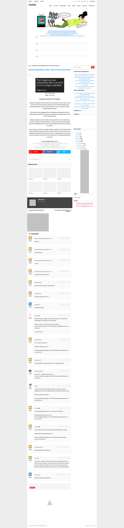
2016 (78, 138)
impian (36, 386)
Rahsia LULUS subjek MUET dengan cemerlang (62, 34)
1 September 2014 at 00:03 (62, 446)
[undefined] (35, 173)
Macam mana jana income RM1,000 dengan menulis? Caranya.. (50, 148)
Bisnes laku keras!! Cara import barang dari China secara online (62, 32)
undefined (31, 179)
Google (36, 151)
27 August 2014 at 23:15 (63, 385)
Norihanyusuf (38, 360)
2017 (78, 136)
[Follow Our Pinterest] (87, 1)
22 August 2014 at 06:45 (63, 238)
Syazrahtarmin (38, 339)
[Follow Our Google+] (79, 1)
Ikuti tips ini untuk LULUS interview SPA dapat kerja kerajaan (62, 30)
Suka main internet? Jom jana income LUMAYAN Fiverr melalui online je (62, 33)
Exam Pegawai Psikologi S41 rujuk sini (85, 96)
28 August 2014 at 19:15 (63, 426)
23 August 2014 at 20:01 (63, 339)
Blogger (93, 525)
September (81, 148)
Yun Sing (37, 458)
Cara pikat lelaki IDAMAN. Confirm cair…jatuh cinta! (50, 142)
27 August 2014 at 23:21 (63, 408)
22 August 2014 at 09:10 (63, 293)
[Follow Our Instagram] (84, 1)
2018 (78, 134)
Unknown (40, 199)
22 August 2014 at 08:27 (63, 282)
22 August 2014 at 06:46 (63, 271)
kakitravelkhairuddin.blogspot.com (43, 238)
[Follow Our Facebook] (74, 1)
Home (30, 65)
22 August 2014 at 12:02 (63, 304)
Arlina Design (88, 525)
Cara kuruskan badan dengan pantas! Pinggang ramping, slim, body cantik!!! (50, 143)
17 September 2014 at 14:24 (62, 474)
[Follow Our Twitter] (77, 1)
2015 (78, 140)
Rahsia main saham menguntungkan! (50, 145)
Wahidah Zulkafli (38, 371)
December (80, 143)
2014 (78, 141)
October (80, 147)
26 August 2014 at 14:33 (63, 359)
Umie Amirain (38, 293)
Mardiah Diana (38, 282)
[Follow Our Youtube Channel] (82, 1)
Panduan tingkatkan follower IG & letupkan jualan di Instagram (62, 31)
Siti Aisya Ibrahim (39, 447)
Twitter (64, 151)
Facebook (49, 151)
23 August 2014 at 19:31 (63, 315)
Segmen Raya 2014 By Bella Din (36, 210)
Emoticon (32, 487)
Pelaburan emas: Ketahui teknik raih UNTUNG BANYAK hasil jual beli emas (50, 147)
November (80, 145)
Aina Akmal (37, 315)
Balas (30, 240)
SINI (49, 93)
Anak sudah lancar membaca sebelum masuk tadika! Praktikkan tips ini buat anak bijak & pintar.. (62, 35)
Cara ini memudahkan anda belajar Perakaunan (50, 144)
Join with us (92, 1)
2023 (78, 133)
